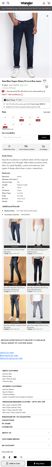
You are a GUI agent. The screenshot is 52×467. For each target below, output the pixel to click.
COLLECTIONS (8, 420)
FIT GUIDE (6, 423)
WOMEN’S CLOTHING (12, 386)
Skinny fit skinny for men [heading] (11, 358)
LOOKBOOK (7, 427)
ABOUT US (6, 433)
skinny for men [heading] (7, 352)
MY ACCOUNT (8, 445)
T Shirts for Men (7, 381)
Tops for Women (7, 392)
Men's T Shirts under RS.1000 (12, 410)
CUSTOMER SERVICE (10, 439)
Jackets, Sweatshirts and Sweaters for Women (17, 397)
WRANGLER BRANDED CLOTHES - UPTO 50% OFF (23, 401)
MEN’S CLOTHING (10, 370)
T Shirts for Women (8, 394)
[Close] (50, 8)
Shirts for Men (7, 376)
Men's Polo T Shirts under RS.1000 (13, 412)
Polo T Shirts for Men (9, 379)
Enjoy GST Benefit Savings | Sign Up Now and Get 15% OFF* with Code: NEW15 (26, 8)
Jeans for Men (7, 374)
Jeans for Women (8, 389)
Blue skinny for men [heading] (9, 355)
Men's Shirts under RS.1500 (11, 407)
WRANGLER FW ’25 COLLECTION (16, 417)
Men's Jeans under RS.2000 (11, 405)
